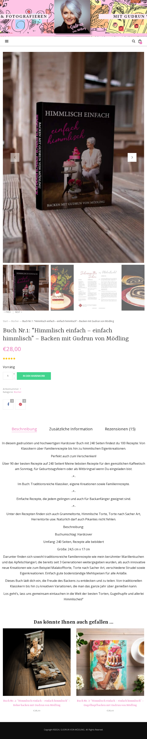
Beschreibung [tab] (24, 428)
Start (5, 321)
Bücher (15, 321)
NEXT (17, 312)
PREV (8, 312)
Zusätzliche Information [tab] (71, 428)
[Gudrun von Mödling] (73, 18)
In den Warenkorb (34, 376)
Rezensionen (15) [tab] (120, 428)
